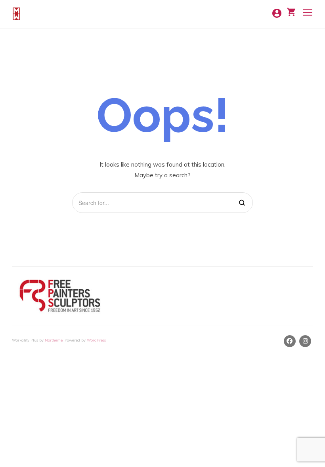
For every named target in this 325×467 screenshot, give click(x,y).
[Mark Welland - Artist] (18, 14)
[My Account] (276, 12)
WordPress (96, 340)
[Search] (242, 203)
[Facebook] (290, 341)
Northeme (54, 340)
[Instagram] (306, 341)
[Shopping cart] (291, 11)
